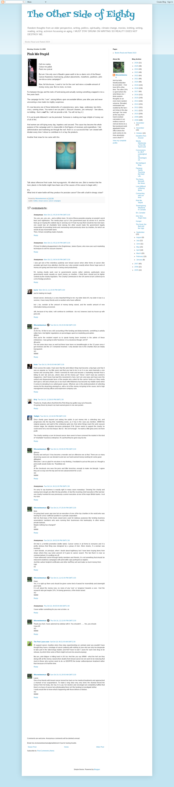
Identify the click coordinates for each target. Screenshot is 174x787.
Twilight (36, 416)
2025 (136, 66)
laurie (36, 290)
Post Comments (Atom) (45, 751)
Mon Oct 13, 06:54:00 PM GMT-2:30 (57, 260)
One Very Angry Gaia (141, 217)
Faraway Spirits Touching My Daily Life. (140, 172)
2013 (136, 104)
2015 (136, 98)
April (138, 250)
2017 (136, 91)
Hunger (139, 221)
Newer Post (32, 747)
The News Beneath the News (140, 181)
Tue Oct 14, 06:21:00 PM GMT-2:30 (57, 486)
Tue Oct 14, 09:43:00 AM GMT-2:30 (51, 365)
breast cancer (43, 201)
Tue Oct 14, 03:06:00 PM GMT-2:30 (63, 449)
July (138, 241)
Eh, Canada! (140, 213)
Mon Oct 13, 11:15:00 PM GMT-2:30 (52, 290)
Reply (36, 235)
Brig (35, 400)
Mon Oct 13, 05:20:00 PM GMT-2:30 (57, 215)
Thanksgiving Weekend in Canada (141, 208)
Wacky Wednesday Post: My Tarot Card (141, 144)
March (138, 253)
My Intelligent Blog (141, 164)
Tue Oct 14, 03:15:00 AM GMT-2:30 (63, 325)
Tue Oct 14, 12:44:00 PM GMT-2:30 (53, 416)
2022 (136, 76)
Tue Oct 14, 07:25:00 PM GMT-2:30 (63, 508)
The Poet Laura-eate (41, 642)
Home (66, 747)
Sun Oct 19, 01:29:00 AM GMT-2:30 (63, 675)
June (138, 244)
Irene (36, 365)
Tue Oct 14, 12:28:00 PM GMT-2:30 (51, 400)
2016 (136, 95)
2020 (136, 82)
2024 (136, 69)
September (140, 232)
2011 (136, 110)
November (140, 128)
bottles (35, 201)
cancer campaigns (55, 201)
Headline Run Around (141, 137)
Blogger (97, 769)
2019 (136, 85)
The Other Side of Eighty (81, 14)
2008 (136, 120)
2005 (136, 270)
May (138, 247)
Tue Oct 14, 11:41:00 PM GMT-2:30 (63, 578)
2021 (136, 79)
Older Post (100, 747)
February (139, 256)
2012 (136, 107)
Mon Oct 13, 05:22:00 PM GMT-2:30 (57, 243)
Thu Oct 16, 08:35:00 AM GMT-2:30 (57, 606)
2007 (136, 264)
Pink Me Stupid (139, 201)
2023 (136, 72)
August (139, 237)
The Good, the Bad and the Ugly (141, 226)
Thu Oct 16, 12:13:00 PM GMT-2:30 (63, 621)
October (139, 133)
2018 (136, 88)
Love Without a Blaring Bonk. (141, 188)
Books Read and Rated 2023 (37, 42)
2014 (136, 101)
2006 (136, 267)
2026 (136, 63)
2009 (136, 117)
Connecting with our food (140, 195)
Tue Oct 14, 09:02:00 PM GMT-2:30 (57, 540)
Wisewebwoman (40, 325)
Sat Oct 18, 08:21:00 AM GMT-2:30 (62, 642)
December (140, 123)
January (139, 260)
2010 (136, 114)
